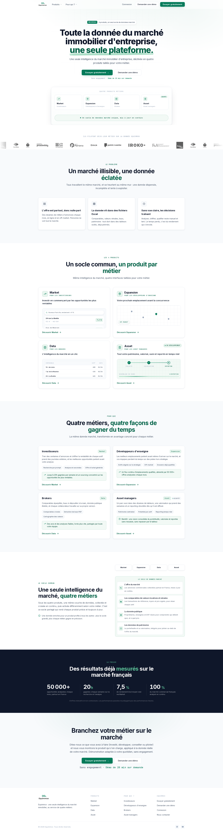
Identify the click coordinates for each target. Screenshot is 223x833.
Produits (55, 4)
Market (94, 801)
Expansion (95, 805)
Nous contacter (163, 815)
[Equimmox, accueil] (42, 4)
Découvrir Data (49, 383)
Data (93, 810)
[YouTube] (183, 827)
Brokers (127, 810)
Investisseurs (129, 801)
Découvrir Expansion (126, 332)
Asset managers (130, 815)
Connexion (127, 4)
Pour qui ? (70, 4)
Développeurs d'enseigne (135, 805)
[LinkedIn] (177, 827)
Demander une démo (147, 4)
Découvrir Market (50, 332)
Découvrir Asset (124, 383)
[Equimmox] (43, 797)
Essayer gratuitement (172, 4)
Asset (93, 815)
